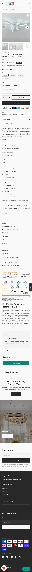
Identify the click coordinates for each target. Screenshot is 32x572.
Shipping (10, 65)
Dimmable (17, 86)
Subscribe (16, 527)
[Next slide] (7, 350)
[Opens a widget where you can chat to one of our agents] (26, 569)
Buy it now (16, 103)
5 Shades (13, 75)
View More (7, 436)
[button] (2, 4)
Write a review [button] (16, 363)
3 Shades (6, 75)
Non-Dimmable (7, 86)
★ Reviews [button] (30, 287)
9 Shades (21, 75)
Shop (7, 9)
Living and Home (7, 567)
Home (3, 9)
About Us (16, 394)
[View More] (16, 421)
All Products (12, 9)
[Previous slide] (3, 350)
